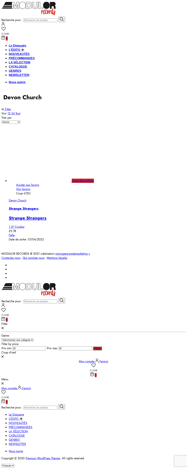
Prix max (52, 348)
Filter (7, 109)
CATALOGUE (18, 66)
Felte (12, 235)
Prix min (6, 348)
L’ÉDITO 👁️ (16, 49)
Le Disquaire (17, 45)
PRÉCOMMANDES (22, 58)
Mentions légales (57, 258)
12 (9, 113)
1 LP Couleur (16, 227)
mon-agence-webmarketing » (72, 254)
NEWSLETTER (19, 75)
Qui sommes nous (33, 258)
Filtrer (97, 348)
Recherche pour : (12, 20)
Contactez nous (10, 258)
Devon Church (17, 200)
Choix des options (83, 181)
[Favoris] (93, 29)
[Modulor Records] (28, 14)
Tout (18, 113)
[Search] (61, 19)
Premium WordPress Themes (43, 458)
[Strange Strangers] (44, 181)
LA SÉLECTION (19, 62)
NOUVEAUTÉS (19, 54)
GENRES (15, 70)
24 (13, 113)
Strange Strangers (24, 208)
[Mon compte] (3, 25)
